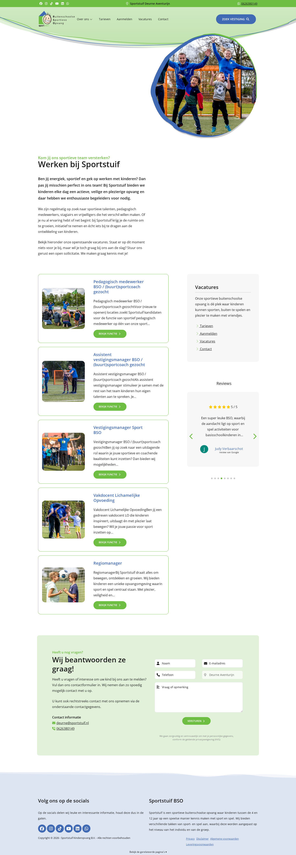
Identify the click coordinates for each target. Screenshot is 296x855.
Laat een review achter (239, 485)
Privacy (190, 838)
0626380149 (249, 3)
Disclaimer (202, 838)
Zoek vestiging (233, 19)
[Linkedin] (63, 3)
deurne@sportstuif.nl (72, 723)
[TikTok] (52, 3)
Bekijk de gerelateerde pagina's (147, 852)
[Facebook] (41, 3)
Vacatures (145, 19)
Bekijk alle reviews (202, 485)
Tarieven (105, 19)
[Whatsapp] (68, 3)
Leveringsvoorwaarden (200, 844)
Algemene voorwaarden (224, 838)
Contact (163, 19)
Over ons (83, 19)
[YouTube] (57, 3)
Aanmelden (124, 19)
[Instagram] (47, 3)
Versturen (194, 721)
